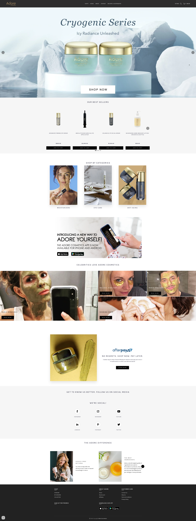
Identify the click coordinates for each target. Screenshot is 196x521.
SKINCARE (56, 492)
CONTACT (103, 3)
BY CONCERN (57, 495)
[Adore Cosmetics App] (98, 237)
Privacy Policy (125, 499)
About (100, 492)
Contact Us (124, 492)
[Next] (192, 52)
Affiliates (101, 497)
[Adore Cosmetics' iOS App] (103, 508)
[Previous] (3, 52)
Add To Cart (58, 148)
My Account (102, 495)
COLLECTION (57, 497)
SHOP (86, 3)
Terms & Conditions (127, 497)
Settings (177, 3)
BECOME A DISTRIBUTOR (114, 3)
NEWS (92, 3)
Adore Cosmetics (102, 518)
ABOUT (97, 3)
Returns (124, 495)
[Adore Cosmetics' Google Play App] (114, 508)
